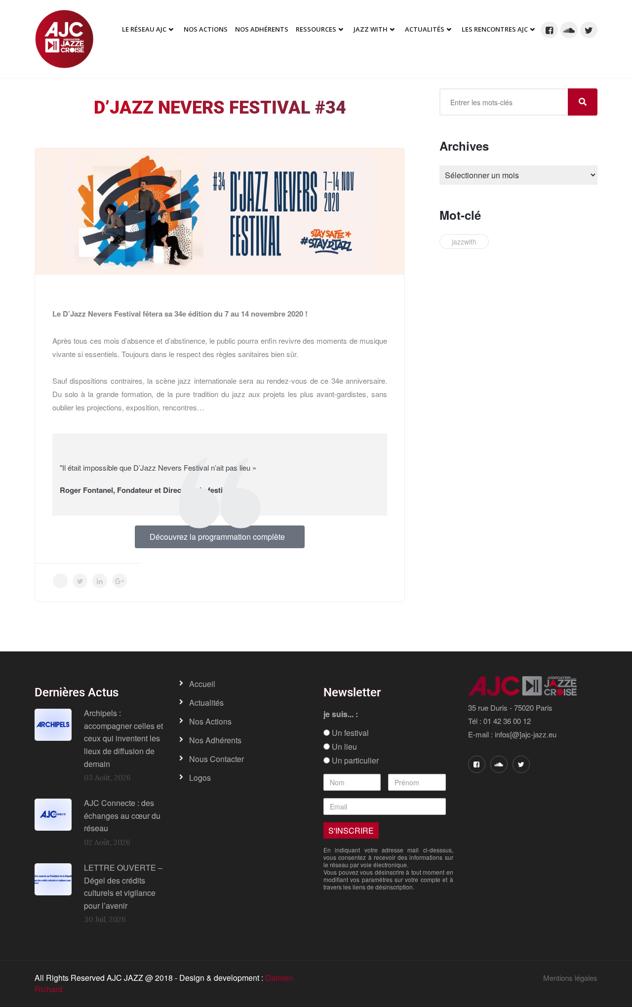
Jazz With (371, 29)
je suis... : (340, 714)
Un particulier (354, 760)
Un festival (349, 732)
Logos (200, 777)
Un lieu (343, 746)
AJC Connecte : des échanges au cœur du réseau (122, 815)
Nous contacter (216, 759)
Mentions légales (570, 977)
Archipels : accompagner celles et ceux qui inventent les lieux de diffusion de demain (123, 738)
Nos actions (210, 721)
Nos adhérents (261, 29)
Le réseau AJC (144, 29)
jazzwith (464, 241)
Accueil (202, 683)
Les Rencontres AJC (495, 29)
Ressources (316, 29)
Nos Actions (206, 29)
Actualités (424, 29)
